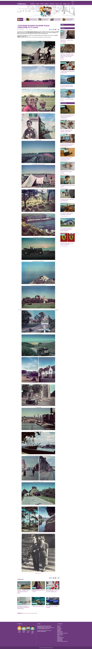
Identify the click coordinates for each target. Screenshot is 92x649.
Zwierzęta (46, 3)
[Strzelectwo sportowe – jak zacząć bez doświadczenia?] (67, 193)
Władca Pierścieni (60, 634)
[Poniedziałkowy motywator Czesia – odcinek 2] (38, 585)
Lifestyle (57, 3)
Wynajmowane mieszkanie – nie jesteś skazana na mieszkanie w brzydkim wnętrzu (23, 607)
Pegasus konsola (59, 639)
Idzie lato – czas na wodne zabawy (66, 99)
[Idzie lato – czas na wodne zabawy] (67, 93)
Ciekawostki (32, 3)
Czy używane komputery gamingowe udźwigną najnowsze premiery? (57, 20)
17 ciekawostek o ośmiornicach (37, 606)
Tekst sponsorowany (65, 119)
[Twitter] (51, 29)
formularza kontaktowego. (41, 631)
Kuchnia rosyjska (59, 638)
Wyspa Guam (59, 630)
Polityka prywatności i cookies (21, 1)
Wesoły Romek (21, 29)
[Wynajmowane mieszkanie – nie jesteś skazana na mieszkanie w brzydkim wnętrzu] (24, 601)
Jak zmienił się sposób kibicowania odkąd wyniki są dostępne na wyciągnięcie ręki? (67, 116)
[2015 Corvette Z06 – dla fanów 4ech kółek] (52, 601)
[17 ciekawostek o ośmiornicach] (38, 601)
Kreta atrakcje (59, 636)
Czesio (63, 59)
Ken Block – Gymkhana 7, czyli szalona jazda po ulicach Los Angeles (23, 591)
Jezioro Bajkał (59, 628)
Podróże (37, 3)
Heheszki (64, 3)
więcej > (19, 632)
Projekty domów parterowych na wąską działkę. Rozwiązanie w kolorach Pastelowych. (66, 229)
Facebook (74, 2)
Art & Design (52, 3)
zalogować (27, 613)
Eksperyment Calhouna (60, 637)
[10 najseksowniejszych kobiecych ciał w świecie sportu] (67, 65)
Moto (61, 3)
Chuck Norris (59, 625)
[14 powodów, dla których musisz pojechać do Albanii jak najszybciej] (67, 79)
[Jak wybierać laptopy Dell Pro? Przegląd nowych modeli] (64, 19)
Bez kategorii (63, 62)
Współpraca (33, 1)
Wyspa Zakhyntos (59, 640)
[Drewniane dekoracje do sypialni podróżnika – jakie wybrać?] (39, 19)
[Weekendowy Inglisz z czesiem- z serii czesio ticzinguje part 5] (52, 585)
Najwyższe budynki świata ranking (62, 641)
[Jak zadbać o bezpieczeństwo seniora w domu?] (67, 180)
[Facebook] (50, 29)
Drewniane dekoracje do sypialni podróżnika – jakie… (45, 20)
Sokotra (58, 635)
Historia (41, 3)
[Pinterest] (55, 29)
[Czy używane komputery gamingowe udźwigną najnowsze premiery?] (52, 19)
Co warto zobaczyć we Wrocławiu (62, 633)
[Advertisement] (38, 618)
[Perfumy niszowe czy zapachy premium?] (67, 166)
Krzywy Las (59, 627)
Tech (68, 3)
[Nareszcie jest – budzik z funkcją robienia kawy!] (67, 34)
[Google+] (53, 29)
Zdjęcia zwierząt (59, 632)
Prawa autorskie (28, 1)
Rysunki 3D (59, 629)
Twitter (72, 2)
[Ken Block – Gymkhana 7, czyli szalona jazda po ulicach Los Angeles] (24, 585)
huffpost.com (39, 573)
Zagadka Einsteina (60, 631)
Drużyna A (58, 626)
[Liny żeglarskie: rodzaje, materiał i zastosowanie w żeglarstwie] (67, 207)
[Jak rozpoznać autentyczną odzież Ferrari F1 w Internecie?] (67, 237)
